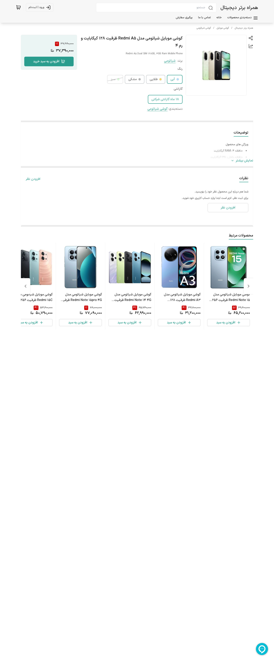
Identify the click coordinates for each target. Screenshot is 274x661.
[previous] (248, 286)
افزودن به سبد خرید (46, 61)
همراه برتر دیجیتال (239, 7)
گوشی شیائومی (204, 28)
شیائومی (170, 60)
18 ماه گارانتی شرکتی (165, 99)
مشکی (132, 79)
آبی (172, 79)
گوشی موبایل (223, 28)
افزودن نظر (33, 179)
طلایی (154, 79)
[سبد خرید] (18, 7)
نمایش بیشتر (244, 160)
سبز (113, 79)
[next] (25, 286)
